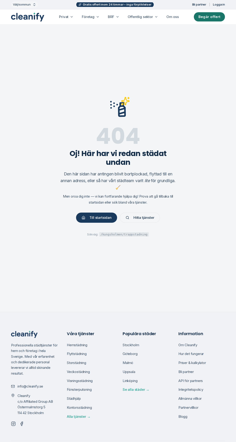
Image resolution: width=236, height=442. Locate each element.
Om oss (172, 17)
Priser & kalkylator (192, 363)
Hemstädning (77, 345)
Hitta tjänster (143, 217)
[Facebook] (21, 423)
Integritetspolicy (190, 389)
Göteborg (130, 354)
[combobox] (24, 4)
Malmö (128, 363)
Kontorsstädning (79, 407)
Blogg (182, 416)
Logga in (219, 4)
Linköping (130, 381)
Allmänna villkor (190, 398)
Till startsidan (100, 217)
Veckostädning (78, 372)
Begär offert (209, 17)
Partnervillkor (188, 407)
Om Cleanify (187, 345)
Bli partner (199, 4)
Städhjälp (74, 398)
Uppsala (129, 372)
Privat (63, 17)
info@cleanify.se (30, 386)
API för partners (190, 381)
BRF (111, 17)
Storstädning (76, 363)
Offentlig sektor (140, 17)
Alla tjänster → (78, 416)
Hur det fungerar (191, 354)
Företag (88, 17)
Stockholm (131, 345)
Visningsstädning (80, 381)
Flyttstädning (77, 354)
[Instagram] (13, 423)
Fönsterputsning (79, 389)
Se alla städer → (136, 389)
